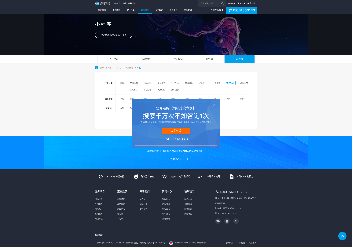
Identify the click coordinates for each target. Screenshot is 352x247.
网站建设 (232, 3)
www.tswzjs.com (229, 213)
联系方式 (251, 3)
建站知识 (166, 204)
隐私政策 (188, 209)
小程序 (239, 59)
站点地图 (252, 242)
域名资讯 (166, 199)
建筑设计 (203, 83)
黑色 (242, 99)
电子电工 (175, 83)
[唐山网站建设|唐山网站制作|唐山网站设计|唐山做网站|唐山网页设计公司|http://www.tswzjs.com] (103, 3)
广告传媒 (216, 83)
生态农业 (134, 90)
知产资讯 (166, 213)
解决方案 (130, 10)
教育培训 (230, 83)
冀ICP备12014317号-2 (157, 242)
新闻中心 (173, 10)
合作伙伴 (143, 209)
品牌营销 (145, 59)
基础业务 (99, 213)
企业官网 (113, 59)
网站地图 (188, 213)
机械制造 (148, 83)
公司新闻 (166, 218)
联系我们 (188, 10)
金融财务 (189, 83)
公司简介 (143, 199)
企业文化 (143, 204)
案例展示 (145, 10)
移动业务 (99, 204)
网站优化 (166, 209)
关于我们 (159, 10)
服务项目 (116, 10)
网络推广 (99, 209)
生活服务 (161, 83)
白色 (228, 99)
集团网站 (178, 59)
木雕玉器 (134, 83)
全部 (122, 83)
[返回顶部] (342, 236)
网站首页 (102, 10)
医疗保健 (175, 90)
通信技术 (244, 83)
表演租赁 (161, 90)
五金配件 (147, 90)
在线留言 (241, 3)
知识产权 (99, 218)
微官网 (209, 59)
